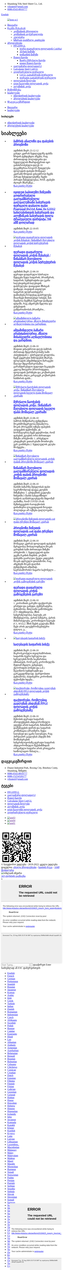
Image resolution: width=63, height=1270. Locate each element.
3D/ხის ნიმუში (27, 51)
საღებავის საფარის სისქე (31, 644)
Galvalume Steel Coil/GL (25, 69)
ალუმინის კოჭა (22, 86)
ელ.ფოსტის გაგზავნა (13, 876)
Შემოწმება (14, 89)
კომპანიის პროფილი (25, 31)
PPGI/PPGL (19, 46)
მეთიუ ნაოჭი (20, 57)
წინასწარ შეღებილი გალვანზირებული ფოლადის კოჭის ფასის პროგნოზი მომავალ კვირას (33, 473)
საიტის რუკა (45, 867)
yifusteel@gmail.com (17, 6)
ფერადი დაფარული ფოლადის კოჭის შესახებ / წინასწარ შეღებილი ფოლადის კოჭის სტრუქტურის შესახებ (34, 258)
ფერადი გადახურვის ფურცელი (38, 77)
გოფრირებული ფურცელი (28, 72)
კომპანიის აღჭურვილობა (28, 34)
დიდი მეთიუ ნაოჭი (30, 63)
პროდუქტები (14, 43)
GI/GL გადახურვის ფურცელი (36, 75)
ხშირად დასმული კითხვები (29, 40)
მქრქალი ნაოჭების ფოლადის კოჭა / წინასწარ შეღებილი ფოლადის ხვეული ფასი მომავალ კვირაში (34, 407)
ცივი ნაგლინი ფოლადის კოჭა (30, 83)
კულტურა (18, 37)
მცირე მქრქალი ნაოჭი (32, 60)
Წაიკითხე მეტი (22, 186)
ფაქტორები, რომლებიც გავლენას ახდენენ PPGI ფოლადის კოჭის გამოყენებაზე (30, 705)
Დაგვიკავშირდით (18, 102)
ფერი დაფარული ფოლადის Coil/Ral (41, 48)
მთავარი (12, 25)
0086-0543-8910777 (17, 9)
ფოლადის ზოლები (24, 80)
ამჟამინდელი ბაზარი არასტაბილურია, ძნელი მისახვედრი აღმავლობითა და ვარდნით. (32, 335)
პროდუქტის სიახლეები (26, 98)
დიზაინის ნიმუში (29, 54)
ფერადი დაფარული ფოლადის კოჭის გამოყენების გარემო (28, 591)
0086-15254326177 (16, 776)
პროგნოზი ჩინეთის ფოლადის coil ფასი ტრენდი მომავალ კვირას (33, 531)
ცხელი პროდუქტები (24, 867)
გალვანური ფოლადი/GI (27, 66)
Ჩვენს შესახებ (16, 28)
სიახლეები (13, 93)
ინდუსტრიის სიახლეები (27, 95)
